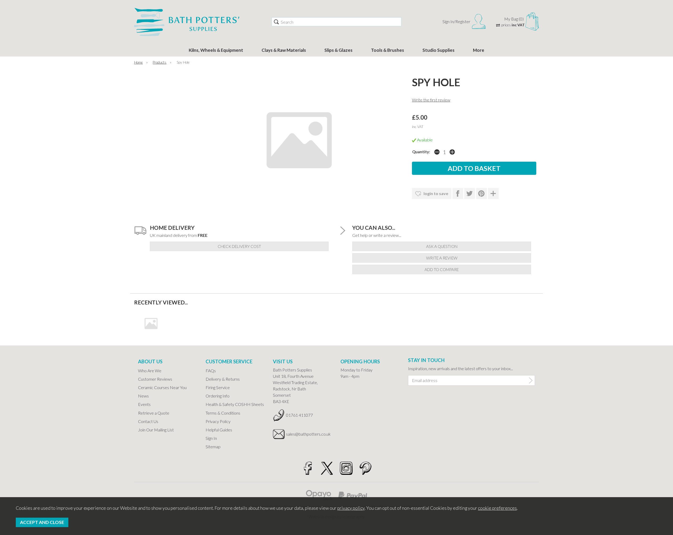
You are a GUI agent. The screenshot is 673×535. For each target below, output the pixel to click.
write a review (441, 258)
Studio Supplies (438, 50)
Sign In (211, 438)
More (478, 50)
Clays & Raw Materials (284, 50)
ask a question (441, 246)
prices (513, 25)
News (143, 395)
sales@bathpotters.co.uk (308, 433)
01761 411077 (299, 414)
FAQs (211, 370)
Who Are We (149, 370)
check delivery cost (239, 246)
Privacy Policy (218, 421)
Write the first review (431, 99)
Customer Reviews (155, 378)
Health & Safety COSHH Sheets (235, 404)
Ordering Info (218, 395)
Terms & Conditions (223, 412)
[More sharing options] (493, 193)
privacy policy (351, 508)
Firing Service (218, 387)
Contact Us (148, 421)
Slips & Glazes (338, 50)
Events (144, 404)
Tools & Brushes (387, 50)
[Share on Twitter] (469, 193)
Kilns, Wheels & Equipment (216, 50)
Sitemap (213, 446)
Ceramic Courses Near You (162, 387)
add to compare (442, 269)
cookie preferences (497, 508)
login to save (435, 193)
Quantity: (421, 152)
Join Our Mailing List (156, 429)
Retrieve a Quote (153, 412)
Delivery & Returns (223, 378)
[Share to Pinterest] (481, 193)
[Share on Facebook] (457, 193)
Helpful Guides (219, 429)
